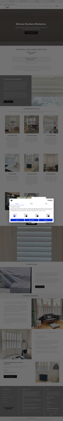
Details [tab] (31, 203)
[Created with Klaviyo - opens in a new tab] (31, 223)
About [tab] (46, 203)
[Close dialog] (45, 198)
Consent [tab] (16, 203)
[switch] (26, 216)
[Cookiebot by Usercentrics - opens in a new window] (48, 200)
